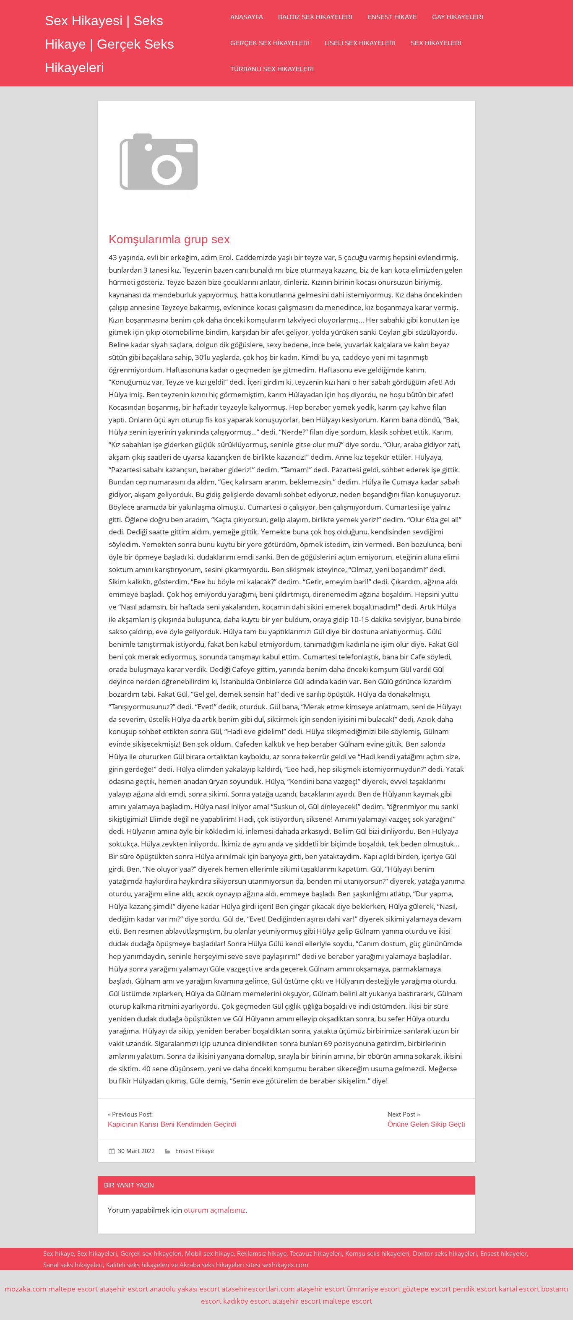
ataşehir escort (123, 1289)
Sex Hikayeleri (436, 43)
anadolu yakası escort (185, 1289)
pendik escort (475, 1289)
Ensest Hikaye (392, 17)
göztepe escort (426, 1289)
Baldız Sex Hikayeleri (315, 17)
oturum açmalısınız (214, 1210)
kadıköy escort (247, 1301)
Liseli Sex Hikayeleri (360, 43)
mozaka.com (26, 1289)
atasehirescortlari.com (258, 1289)
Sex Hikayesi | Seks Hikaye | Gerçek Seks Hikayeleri (109, 44)
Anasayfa (246, 17)
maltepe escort (73, 1289)
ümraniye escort (374, 1289)
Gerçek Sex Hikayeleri (270, 43)
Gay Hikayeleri (457, 17)
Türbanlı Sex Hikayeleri (272, 69)
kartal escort (519, 1289)
